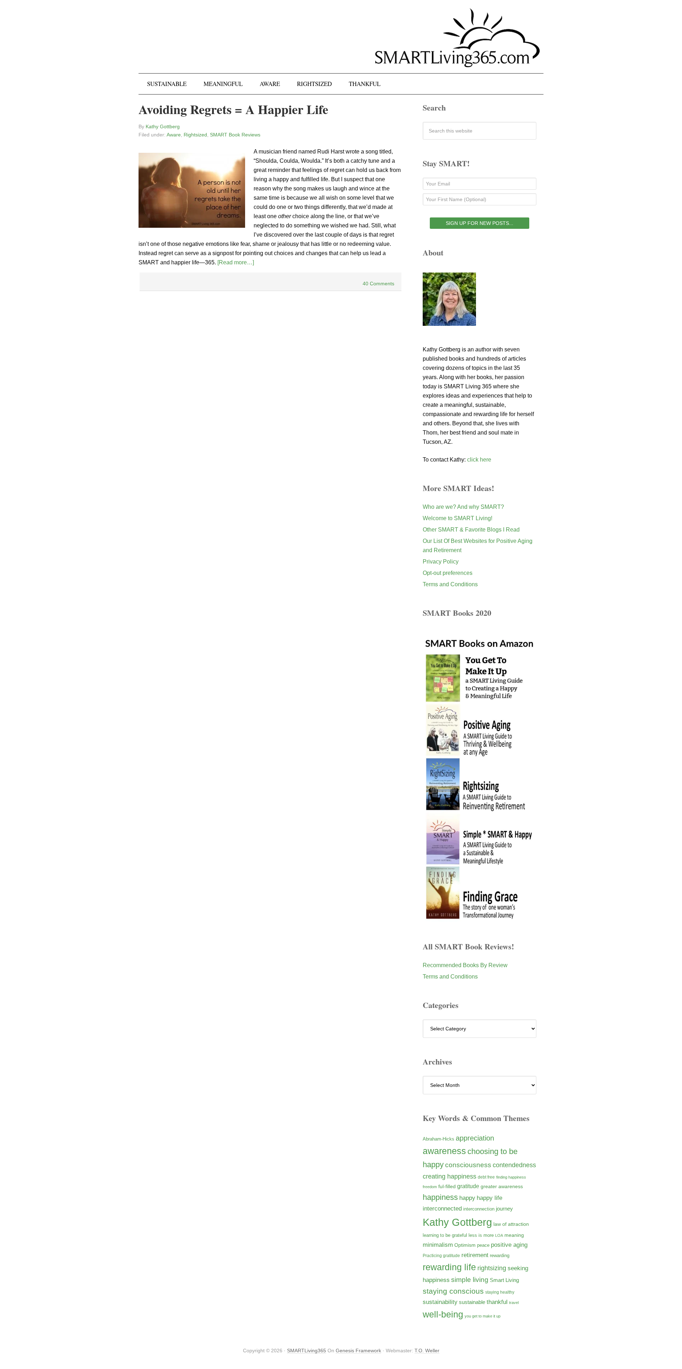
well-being (443, 1314)
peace (483, 1245)
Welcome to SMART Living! (457, 518)
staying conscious (453, 1291)
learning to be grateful (445, 1235)
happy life (489, 1198)
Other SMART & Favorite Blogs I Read (471, 530)
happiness (440, 1197)
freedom (430, 1187)
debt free (486, 1177)
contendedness (514, 1165)
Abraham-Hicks (438, 1139)
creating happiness (449, 1176)
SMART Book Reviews (235, 135)
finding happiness (511, 1177)
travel (514, 1302)
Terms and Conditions (450, 584)
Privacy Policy (441, 562)
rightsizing (491, 1268)
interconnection (478, 1209)
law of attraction (511, 1224)
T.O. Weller (427, 1350)
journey (504, 1209)
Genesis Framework (358, 1350)
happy (467, 1197)
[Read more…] (235, 262)
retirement (474, 1254)
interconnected (442, 1208)
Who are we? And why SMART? (463, 507)
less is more (481, 1235)
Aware (174, 135)
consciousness (468, 1165)
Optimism (465, 1245)
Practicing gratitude (441, 1255)
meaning (514, 1235)
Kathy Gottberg (457, 1222)
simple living (469, 1279)
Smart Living (504, 1280)
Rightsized (195, 135)
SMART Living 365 (341, 43)
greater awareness (502, 1186)
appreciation (475, 1138)
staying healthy (499, 1292)
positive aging (509, 1244)
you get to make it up (482, 1316)
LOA (499, 1235)
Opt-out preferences (447, 573)
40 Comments (378, 283)
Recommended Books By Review (465, 965)
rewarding (499, 1255)
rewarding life (449, 1267)
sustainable (472, 1302)
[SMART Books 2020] (479, 918)
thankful (497, 1302)
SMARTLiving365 (306, 1350)
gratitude (468, 1186)
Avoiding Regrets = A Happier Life (233, 109)
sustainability (440, 1302)
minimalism (438, 1244)
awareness (444, 1151)
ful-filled (447, 1186)
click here (479, 460)
